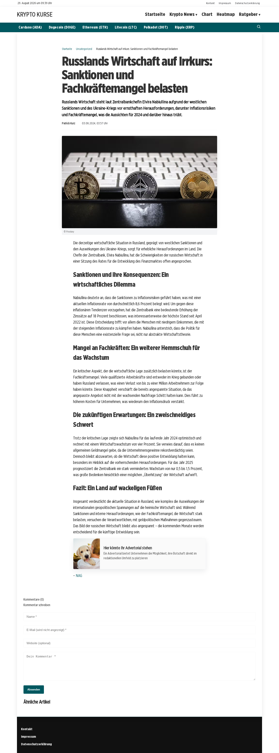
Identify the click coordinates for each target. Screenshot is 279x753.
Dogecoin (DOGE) (62, 27)
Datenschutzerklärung (247, 3)
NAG (79, 575)
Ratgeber (248, 14)
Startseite (155, 14)
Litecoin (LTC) (126, 27)
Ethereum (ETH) (95, 27)
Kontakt (210, 3)
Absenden (33, 689)
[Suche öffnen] (259, 27)
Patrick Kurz (68, 123)
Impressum (225, 3)
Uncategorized (84, 49)
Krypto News (182, 14)
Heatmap (226, 14)
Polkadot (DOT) (156, 27)
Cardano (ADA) (30, 27)
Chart (207, 14)
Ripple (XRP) (184, 27)
